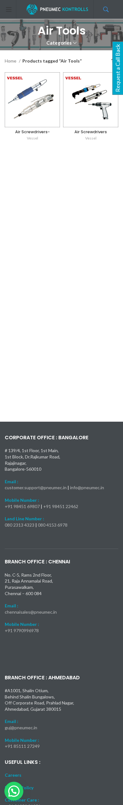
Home (11, 60)
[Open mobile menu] (9, 9)
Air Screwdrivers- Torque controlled (32, 134)
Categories (59, 43)
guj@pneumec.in (21, 727)
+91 (9, 630)
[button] (13, 791)
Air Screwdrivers (90, 131)
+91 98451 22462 (60, 506)
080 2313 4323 (20, 525)
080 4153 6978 (52, 525)
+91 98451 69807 (23, 506)
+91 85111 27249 (22, 746)
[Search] (118, 9)
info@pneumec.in (87, 487)
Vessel (32, 138)
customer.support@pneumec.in (36, 487)
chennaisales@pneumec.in (31, 612)
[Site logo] (58, 9)
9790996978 (26, 630)
